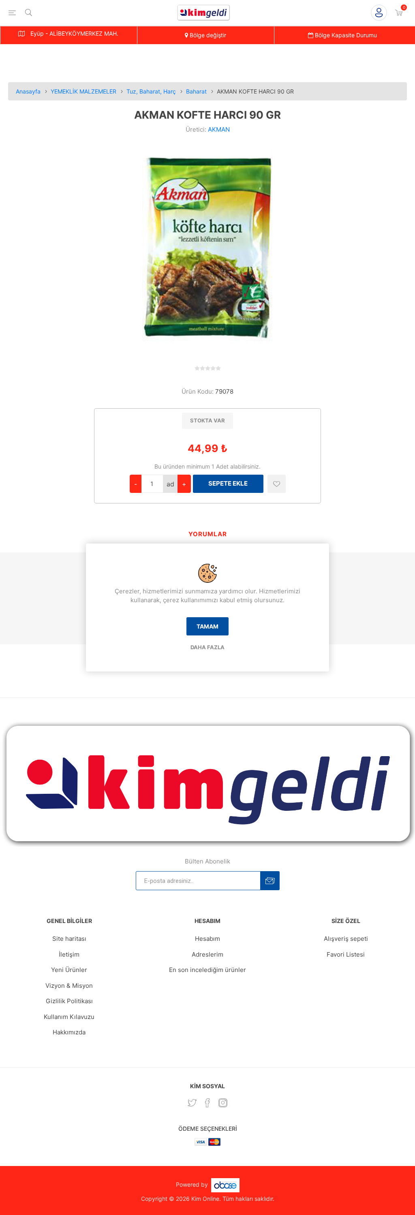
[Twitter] (192, 1102)
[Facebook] (207, 1102)
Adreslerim (207, 954)
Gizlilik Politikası (69, 1001)
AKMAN (219, 129)
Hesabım (207, 938)
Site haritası (69, 938)
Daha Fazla (207, 647)
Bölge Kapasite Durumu (345, 35)
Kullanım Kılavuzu (69, 1017)
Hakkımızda (69, 1032)
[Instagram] (222, 1102)
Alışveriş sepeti (346, 938)
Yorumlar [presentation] (207, 534)
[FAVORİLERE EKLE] (276, 484)
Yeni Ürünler (69, 970)
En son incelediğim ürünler (207, 970)
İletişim (69, 954)
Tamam (207, 626)
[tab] (207, 535)
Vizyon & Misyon (69, 985)
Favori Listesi (346, 954)
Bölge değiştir (207, 35)
